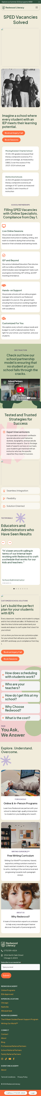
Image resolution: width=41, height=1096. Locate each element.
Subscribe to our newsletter (11, 962)
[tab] (20, 444)
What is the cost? (17, 718)
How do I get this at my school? (21, 697)
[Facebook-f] (14, 1059)
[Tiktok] (6, 1059)
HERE (30, 2)
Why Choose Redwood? (14, 708)
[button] (37, 7)
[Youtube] (10, 1059)
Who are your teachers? (15, 686)
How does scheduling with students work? (21, 674)
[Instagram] (2, 1059)
